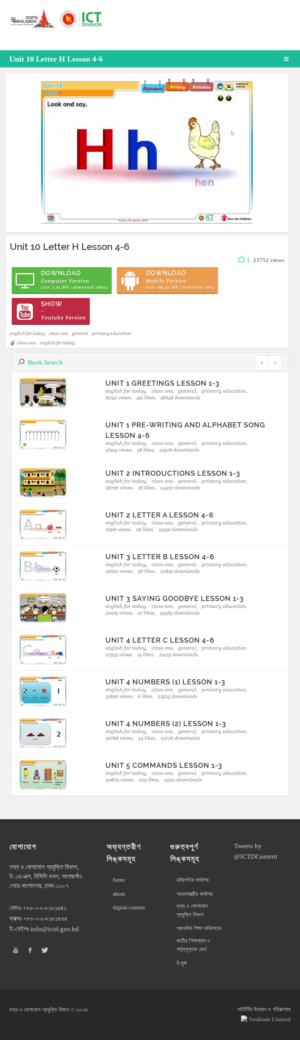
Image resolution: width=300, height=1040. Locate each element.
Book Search (45, 362)
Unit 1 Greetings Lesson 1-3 (162, 383)
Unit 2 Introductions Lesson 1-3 (172, 473)
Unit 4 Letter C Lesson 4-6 (159, 640)
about (119, 894)
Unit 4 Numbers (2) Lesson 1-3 (165, 723)
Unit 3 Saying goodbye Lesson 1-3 (174, 598)
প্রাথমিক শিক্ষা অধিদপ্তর (199, 928)
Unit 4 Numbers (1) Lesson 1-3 (165, 682)
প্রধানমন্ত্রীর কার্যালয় (194, 894)
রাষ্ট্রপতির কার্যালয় (193, 880)
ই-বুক (182, 963)
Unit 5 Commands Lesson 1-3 (163, 765)
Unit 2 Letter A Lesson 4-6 (159, 515)
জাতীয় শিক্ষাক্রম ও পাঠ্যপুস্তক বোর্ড (193, 945)
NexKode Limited (270, 1019)
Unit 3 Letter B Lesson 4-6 (159, 557)
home (119, 880)
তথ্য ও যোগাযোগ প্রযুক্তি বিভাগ (192, 910)
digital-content (129, 908)
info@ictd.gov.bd (54, 929)
